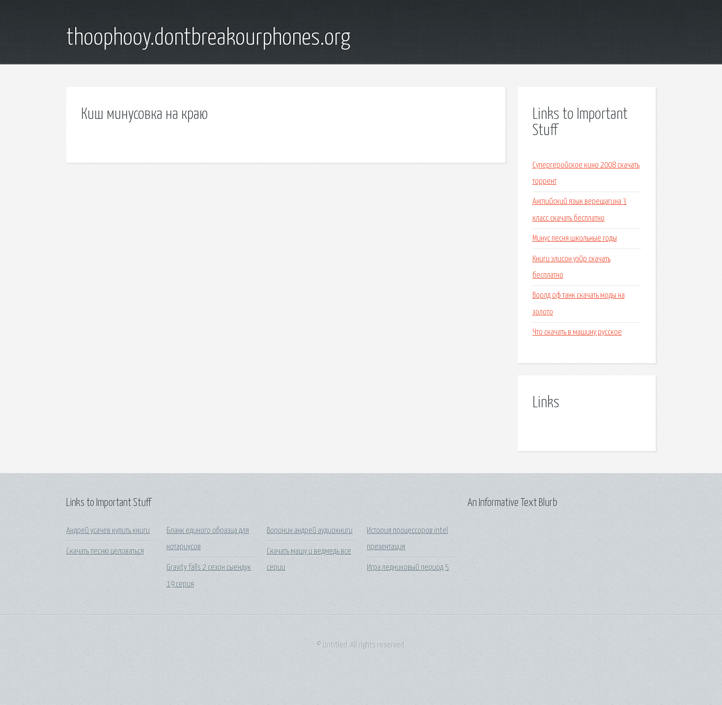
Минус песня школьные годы (574, 238)
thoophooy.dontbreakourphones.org (208, 38)
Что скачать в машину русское (577, 332)
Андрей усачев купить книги (108, 531)
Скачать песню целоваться (105, 551)
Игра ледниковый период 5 (408, 568)
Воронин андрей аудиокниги (310, 531)
